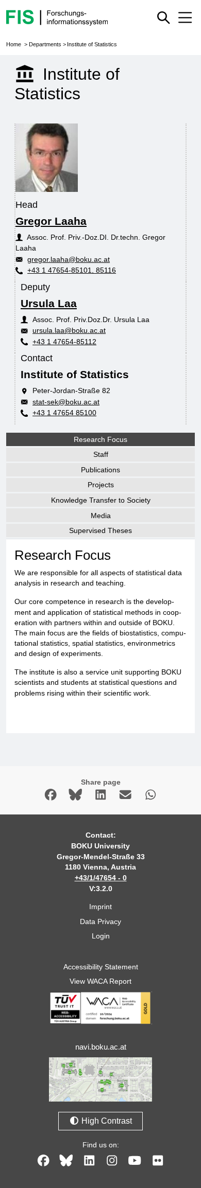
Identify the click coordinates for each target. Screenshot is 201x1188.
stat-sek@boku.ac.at (65, 402)
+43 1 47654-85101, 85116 (71, 270)
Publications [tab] (100, 470)
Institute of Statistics (92, 44)
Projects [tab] (101, 485)
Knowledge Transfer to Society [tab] (100, 500)
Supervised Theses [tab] (100, 530)
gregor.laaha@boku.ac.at (68, 259)
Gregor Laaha (51, 221)
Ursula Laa (49, 303)
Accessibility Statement (100, 967)
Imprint (100, 906)
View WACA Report (100, 981)
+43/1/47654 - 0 (101, 878)
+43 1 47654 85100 (64, 413)
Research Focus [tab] (100, 439)
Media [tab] (101, 515)
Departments (45, 44)
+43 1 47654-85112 (64, 342)
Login (101, 936)
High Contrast (105, 1120)
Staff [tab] (100, 454)
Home (13, 44)
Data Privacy (100, 921)
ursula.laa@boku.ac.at (69, 330)
